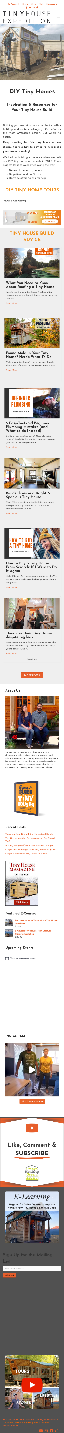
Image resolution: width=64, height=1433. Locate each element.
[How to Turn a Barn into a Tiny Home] (32, 818)
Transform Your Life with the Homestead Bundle (29, 1038)
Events (25, 4)
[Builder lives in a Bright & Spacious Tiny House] (32, 473)
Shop (33, 4)
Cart (41, 4)
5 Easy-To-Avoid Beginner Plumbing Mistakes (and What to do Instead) (27, 427)
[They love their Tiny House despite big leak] (32, 613)
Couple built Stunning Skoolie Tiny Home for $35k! (30, 1054)
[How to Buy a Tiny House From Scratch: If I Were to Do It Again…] (32, 543)
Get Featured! (13, 4)
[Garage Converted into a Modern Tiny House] (32, 683)
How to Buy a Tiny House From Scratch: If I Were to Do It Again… (31, 567)
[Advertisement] (32, 1201)
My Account (51, 4)
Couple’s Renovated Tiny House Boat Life (26, 1058)
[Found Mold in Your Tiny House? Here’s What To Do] (32, 333)
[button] (32, 1332)
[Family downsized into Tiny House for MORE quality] (32, 1274)
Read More (11, 303)
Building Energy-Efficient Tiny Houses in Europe (29, 1049)
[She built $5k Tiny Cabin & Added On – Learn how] (32, 749)
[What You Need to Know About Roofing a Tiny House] (32, 262)
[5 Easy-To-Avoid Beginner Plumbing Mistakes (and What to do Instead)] (32, 403)
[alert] (32, 1162)
